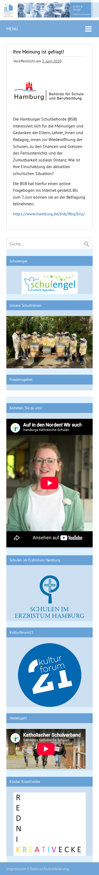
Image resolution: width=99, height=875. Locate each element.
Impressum (16, 868)
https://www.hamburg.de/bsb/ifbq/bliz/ (49, 213)
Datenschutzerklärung (49, 868)
